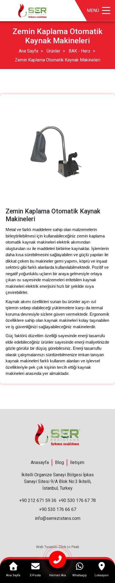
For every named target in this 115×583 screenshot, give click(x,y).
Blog (59, 462)
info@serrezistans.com (57, 518)
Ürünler (53, 51)
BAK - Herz (79, 51)
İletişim (77, 462)
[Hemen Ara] (57, 562)
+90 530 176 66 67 (57, 509)
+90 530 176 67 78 (77, 500)
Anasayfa (40, 462)
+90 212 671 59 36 (37, 500)
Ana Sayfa (28, 51)
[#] (33, 10)
